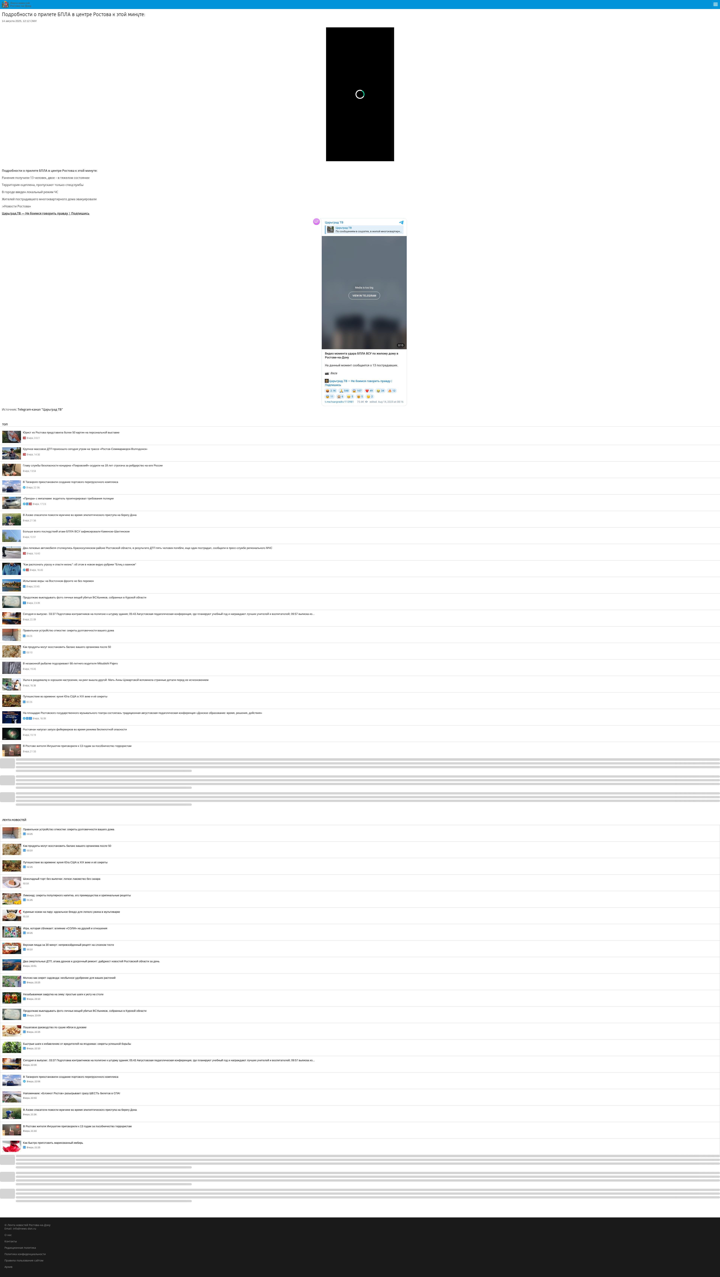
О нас (8, 1235)
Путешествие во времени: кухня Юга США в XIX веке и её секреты (65, 696)
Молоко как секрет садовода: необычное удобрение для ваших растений (69, 977)
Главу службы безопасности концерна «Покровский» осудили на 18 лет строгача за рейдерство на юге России (93, 465)
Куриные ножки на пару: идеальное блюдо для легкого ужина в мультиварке (71, 911)
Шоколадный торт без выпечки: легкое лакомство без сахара (61, 878)
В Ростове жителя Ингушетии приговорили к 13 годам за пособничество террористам (77, 745)
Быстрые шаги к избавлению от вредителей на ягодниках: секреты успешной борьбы (77, 1043)
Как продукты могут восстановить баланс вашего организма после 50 (67, 646)
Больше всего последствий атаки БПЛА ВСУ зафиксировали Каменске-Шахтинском (76, 531)
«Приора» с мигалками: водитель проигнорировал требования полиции (68, 498)
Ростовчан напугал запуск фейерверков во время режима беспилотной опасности (75, 729)
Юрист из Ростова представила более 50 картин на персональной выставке (71, 432)
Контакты (10, 1241)
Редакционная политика (20, 1247)
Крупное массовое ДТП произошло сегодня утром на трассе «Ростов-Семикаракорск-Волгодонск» (85, 448)
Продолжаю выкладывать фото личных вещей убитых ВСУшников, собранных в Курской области (84, 597)
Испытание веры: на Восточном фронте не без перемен (58, 580)
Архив (8, 1267)
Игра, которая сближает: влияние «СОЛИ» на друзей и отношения (65, 928)
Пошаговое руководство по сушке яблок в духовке (54, 1027)
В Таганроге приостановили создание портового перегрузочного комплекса (70, 481)
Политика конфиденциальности (25, 1254)
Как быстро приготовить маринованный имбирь (53, 1142)
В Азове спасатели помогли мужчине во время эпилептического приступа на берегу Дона (79, 514)
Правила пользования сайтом (23, 1260)
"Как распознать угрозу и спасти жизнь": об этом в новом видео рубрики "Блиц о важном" (79, 564)
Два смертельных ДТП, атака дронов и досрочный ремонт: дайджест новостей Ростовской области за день (91, 961)
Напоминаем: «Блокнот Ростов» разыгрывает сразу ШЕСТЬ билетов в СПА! (71, 1093)
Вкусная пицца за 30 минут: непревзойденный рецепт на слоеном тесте (68, 944)
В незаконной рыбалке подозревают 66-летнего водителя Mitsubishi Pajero (70, 663)
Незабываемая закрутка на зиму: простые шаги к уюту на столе (63, 994)
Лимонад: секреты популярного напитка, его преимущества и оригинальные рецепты (77, 895)
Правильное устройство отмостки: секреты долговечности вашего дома (68, 630)
